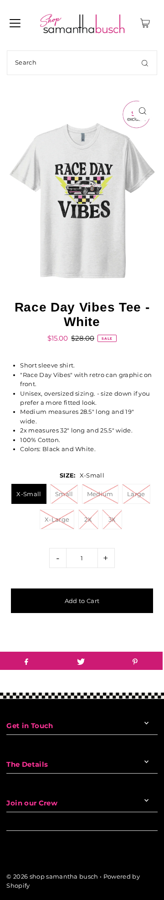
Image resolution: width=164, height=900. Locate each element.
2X (88, 519)
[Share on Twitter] (80, 661)
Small (64, 494)
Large (136, 494)
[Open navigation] (15, 23)
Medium (100, 494)
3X (112, 519)
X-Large (57, 519)
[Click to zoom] (143, 111)
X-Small (28, 494)
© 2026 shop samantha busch (52, 876)
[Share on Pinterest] (135, 661)
